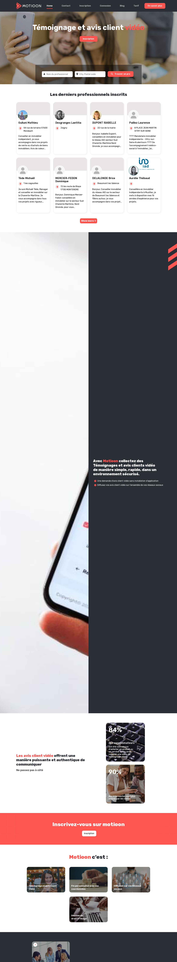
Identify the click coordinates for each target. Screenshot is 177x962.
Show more (87, 221)
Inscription (85, 6)
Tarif (136, 6)
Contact (66, 6)
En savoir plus (155, 6)
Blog (122, 6)
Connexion (105, 6)
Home (50, 6)
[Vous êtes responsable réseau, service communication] (51, 956)
